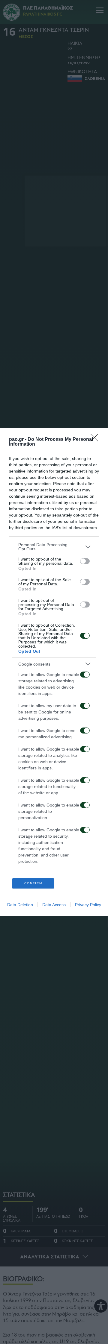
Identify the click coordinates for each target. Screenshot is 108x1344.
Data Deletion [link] (20, 904)
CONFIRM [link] (33, 883)
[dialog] (54, 672)
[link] (96, 439)
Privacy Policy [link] (88, 904)
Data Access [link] (54, 904)
